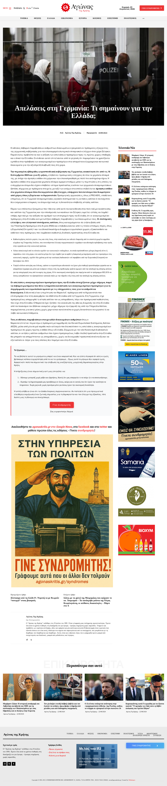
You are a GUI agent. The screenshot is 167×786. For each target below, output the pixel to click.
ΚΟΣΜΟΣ (83, 100)
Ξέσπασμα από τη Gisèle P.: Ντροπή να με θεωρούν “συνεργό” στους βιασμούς (35, 599)
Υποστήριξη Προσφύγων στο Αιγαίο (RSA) (34, 225)
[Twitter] (31, 639)
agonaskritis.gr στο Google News (52, 426)
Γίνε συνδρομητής (62, 404)
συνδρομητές (86, 430)
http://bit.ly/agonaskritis (33, 620)
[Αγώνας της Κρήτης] (16, 628)
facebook (84, 426)
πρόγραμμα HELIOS (101, 272)
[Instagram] (5, 764)
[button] (20, 8)
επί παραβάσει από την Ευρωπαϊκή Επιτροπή (87, 257)
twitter (103, 426)
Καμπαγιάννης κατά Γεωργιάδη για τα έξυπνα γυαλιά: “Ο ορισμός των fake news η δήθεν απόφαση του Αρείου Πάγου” (145, 706)
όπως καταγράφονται (69, 222)
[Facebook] (27, 639)
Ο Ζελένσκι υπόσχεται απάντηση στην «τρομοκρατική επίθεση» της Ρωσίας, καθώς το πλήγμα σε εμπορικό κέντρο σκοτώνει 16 (103, 706)
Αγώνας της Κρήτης (73, 133)
